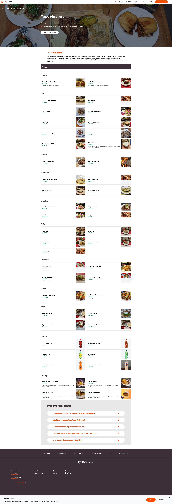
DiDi (4, 8)
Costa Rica (85, 465)
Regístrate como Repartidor (161, 1)
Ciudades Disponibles (96, 453)
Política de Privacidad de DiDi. (51, 501)
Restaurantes (47, 453)
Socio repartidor (62, 453)
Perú (93, 465)
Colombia (80, 465)
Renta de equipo (123, 453)
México (89, 465)
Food (8, 8)
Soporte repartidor (79, 453)
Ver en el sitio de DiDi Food (49, 32)
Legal (110, 453)
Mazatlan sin (14, 8)
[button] (161, 1)
